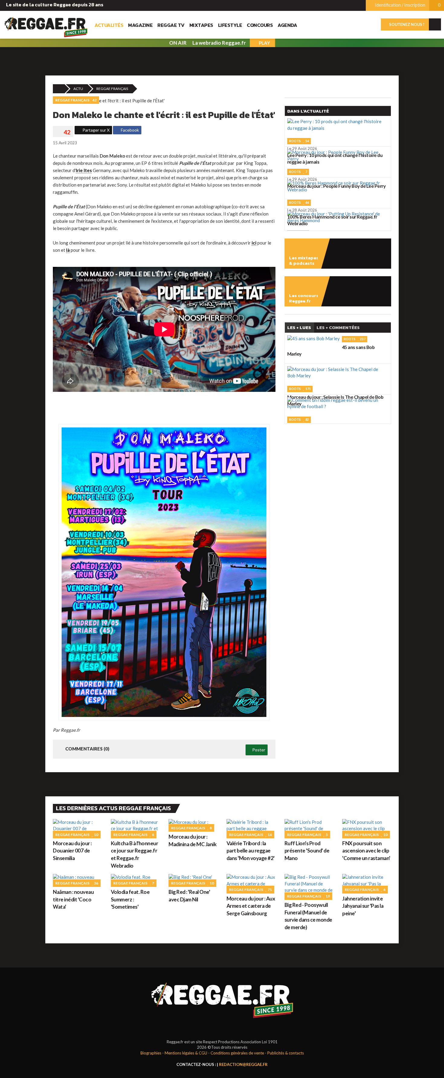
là (68, 250)
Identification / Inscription (399, 5)
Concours (260, 25)
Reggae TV (171, 25)
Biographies (150, 1053)
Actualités (109, 25)
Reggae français (112, 88)
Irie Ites (84, 170)
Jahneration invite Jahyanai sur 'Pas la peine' (362, 905)
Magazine (140, 25)
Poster (258, 749)
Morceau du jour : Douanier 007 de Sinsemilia (72, 850)
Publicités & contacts (285, 1053)
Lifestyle (230, 25)
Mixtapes (201, 25)
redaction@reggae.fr (243, 1064)
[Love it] (63, 132)
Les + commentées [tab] (338, 327)
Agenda (287, 25)
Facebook (129, 130)
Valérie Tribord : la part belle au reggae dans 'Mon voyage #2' (251, 850)
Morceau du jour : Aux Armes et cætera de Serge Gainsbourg (251, 905)
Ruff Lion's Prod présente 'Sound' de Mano (307, 850)
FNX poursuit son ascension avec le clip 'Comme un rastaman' (366, 850)
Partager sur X (96, 130)
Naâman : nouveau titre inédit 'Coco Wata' (73, 899)
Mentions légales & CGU (186, 1053)
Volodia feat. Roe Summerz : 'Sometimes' (130, 899)
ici (254, 242)
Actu (78, 88)
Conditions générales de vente (237, 1053)
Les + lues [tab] (299, 327)
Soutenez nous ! (406, 24)
